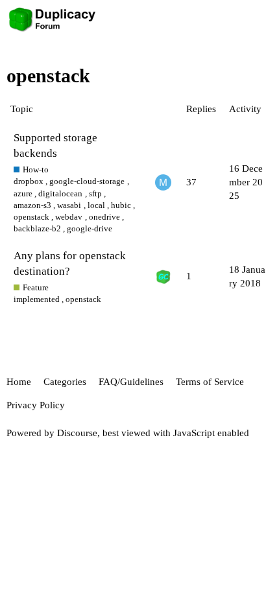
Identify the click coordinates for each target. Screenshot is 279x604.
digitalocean (60, 193)
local (96, 205)
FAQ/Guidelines (131, 382)
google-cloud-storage (87, 181)
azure (23, 193)
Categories (64, 382)
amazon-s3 (32, 205)
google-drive (89, 228)
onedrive (104, 217)
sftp (95, 193)
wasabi (69, 205)
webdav (68, 217)
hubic (121, 205)
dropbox (28, 181)
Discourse (77, 433)
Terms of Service (210, 382)
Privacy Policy (35, 405)
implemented (37, 299)
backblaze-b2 (37, 228)
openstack (31, 217)
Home (18, 382)
